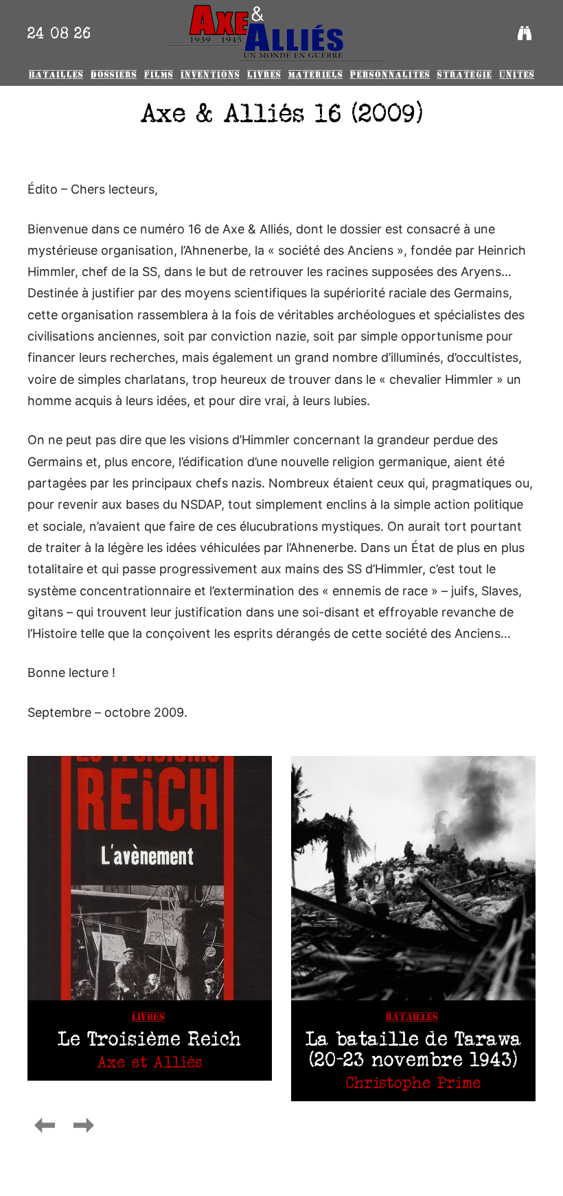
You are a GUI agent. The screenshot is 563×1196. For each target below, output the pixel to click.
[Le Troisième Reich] (149, 878)
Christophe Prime (413, 1082)
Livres (148, 1017)
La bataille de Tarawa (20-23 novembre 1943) (414, 1048)
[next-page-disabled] (84, 1125)
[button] (525, 33)
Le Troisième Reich (150, 1038)
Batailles (412, 1017)
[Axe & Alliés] (276, 32)
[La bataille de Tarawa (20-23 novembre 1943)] (413, 878)
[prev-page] (44, 1125)
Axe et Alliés (150, 1062)
